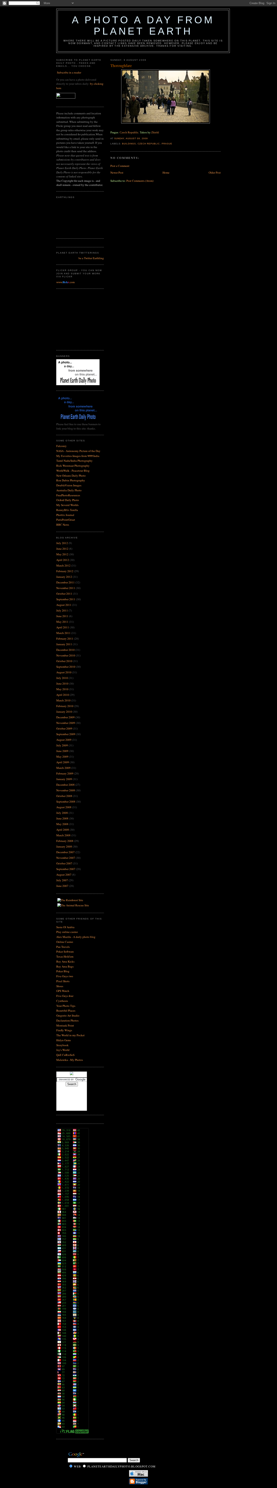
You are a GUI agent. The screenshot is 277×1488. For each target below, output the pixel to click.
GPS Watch (62, 991)
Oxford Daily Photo (67, 500)
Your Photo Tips (65, 1006)
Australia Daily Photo (69, 490)
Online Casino (64, 942)
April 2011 (62, 627)
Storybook (62, 1045)
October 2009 (64, 728)
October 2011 (64, 594)
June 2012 (62, 549)
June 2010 (62, 683)
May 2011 (62, 622)
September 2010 (65, 667)
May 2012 (62, 554)
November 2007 (65, 858)
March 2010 (63, 700)
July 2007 (62, 880)
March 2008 (63, 835)
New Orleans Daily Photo (71, 475)
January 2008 (64, 846)
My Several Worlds (67, 505)
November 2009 (65, 723)
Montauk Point (65, 1025)
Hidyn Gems (63, 1040)
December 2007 (65, 852)
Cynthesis (62, 1001)
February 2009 (64, 773)
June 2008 (62, 818)
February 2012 (64, 571)
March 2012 (63, 565)
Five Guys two (64, 976)
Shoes (59, 986)
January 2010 (64, 712)
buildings (129, 143)
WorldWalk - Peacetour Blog (73, 471)
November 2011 (65, 588)
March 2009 (63, 768)
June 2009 (62, 751)
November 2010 (65, 655)
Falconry (61, 446)
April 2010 (62, 695)
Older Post (215, 172)
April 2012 (62, 560)
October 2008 (64, 796)
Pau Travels (63, 947)
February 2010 (64, 706)
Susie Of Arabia (65, 927)
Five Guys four (64, 996)
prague (167, 143)
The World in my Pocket (70, 1035)
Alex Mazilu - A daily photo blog (75, 937)
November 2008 (65, 790)
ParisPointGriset (65, 520)
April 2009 (62, 762)
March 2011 (63, 633)
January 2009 (64, 779)
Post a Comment (119, 166)
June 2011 (62, 616)
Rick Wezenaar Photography (73, 466)
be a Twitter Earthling (91, 258)
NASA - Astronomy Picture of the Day (78, 451)
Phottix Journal (65, 515)
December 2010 (65, 650)
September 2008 (65, 801)
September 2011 (65, 599)
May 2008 (62, 824)
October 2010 (64, 661)
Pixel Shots (62, 981)
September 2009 (65, 734)
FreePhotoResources (68, 495)
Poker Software (65, 951)
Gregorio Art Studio (67, 1015)
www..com (65, 282)
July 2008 (62, 813)
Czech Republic (129, 132)
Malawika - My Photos (69, 1060)
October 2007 (64, 863)
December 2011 (65, 582)
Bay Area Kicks (65, 961)
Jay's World (62, 1050)
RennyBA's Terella (67, 510)
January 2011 (64, 644)
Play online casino (67, 932)
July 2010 (62, 678)
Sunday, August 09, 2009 (131, 138)
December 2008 (65, 785)
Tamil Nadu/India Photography (74, 461)
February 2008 (64, 841)
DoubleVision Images (68, 485)
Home (166, 172)
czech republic (149, 143)
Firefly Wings (64, 1030)
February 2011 (64, 638)
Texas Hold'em (64, 956)
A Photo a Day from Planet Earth (143, 25)
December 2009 (65, 717)
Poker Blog (62, 971)
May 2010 (62, 689)
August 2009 (63, 740)
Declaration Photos (67, 1020)
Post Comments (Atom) (139, 181)
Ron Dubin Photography (70, 480)
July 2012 (62, 543)
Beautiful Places (65, 1010)
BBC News (62, 525)
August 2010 (63, 672)
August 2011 (63, 605)
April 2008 (62, 830)
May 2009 (62, 756)
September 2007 (65, 869)
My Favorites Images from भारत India (77, 456)
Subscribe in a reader (69, 72)
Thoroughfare (121, 65)
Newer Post (116, 172)
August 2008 (63, 807)
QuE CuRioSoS (65, 1055)
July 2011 (62, 610)
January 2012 (64, 577)
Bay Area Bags (65, 966)
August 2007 (63, 875)
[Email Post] (149, 138)
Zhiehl (155, 132)
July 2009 (62, 745)
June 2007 (62, 886)
